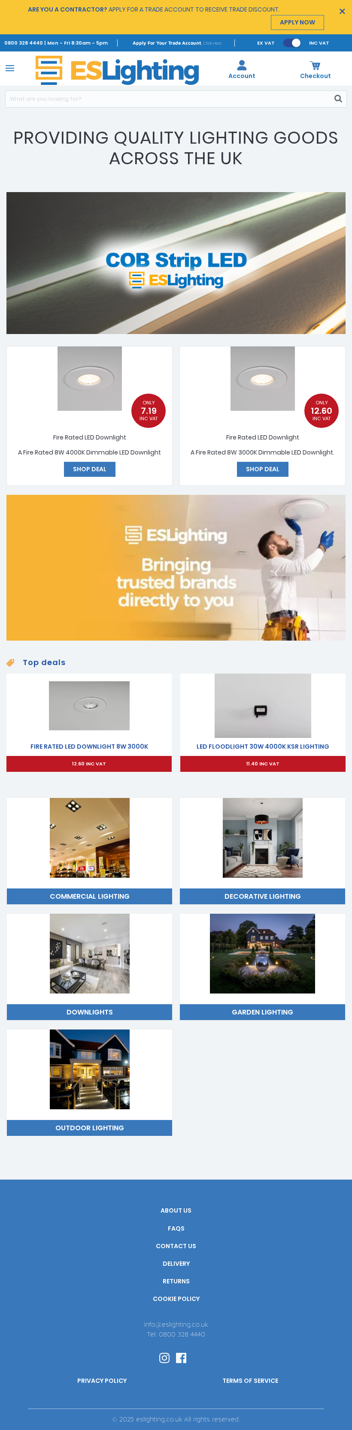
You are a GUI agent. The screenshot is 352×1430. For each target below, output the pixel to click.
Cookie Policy (176, 1299)
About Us (176, 1210)
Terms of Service (250, 1380)
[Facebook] (181, 1357)
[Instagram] (164, 1357)
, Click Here (177, 42)
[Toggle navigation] (8, 68)
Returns (176, 1281)
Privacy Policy (102, 1380)
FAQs (176, 1228)
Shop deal (89, 469)
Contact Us (176, 1246)
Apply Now (297, 22)
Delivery (176, 1263)
